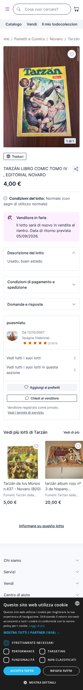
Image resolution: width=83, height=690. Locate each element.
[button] (41, 253)
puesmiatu (16, 322)
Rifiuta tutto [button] (61, 671)
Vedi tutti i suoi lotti (23, 358)
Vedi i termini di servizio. (26, 412)
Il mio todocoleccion (59, 24)
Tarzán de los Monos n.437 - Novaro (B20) (22, 486)
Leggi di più (36, 626)
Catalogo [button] (14, 24)
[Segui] (72, 54)
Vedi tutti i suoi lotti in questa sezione (32, 370)
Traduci (17, 156)
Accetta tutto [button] (22, 671)
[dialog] (41, 644)
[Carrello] (76, 9)
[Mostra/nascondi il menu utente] (6, 9)
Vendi (32, 24)
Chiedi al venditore (45, 398)
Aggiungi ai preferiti (45, 387)
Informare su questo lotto (41, 526)
